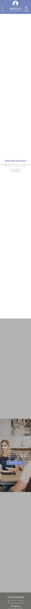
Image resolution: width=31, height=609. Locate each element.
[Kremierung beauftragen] (26, 7)
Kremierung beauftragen (26, 10)
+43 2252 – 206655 (17, 601)
